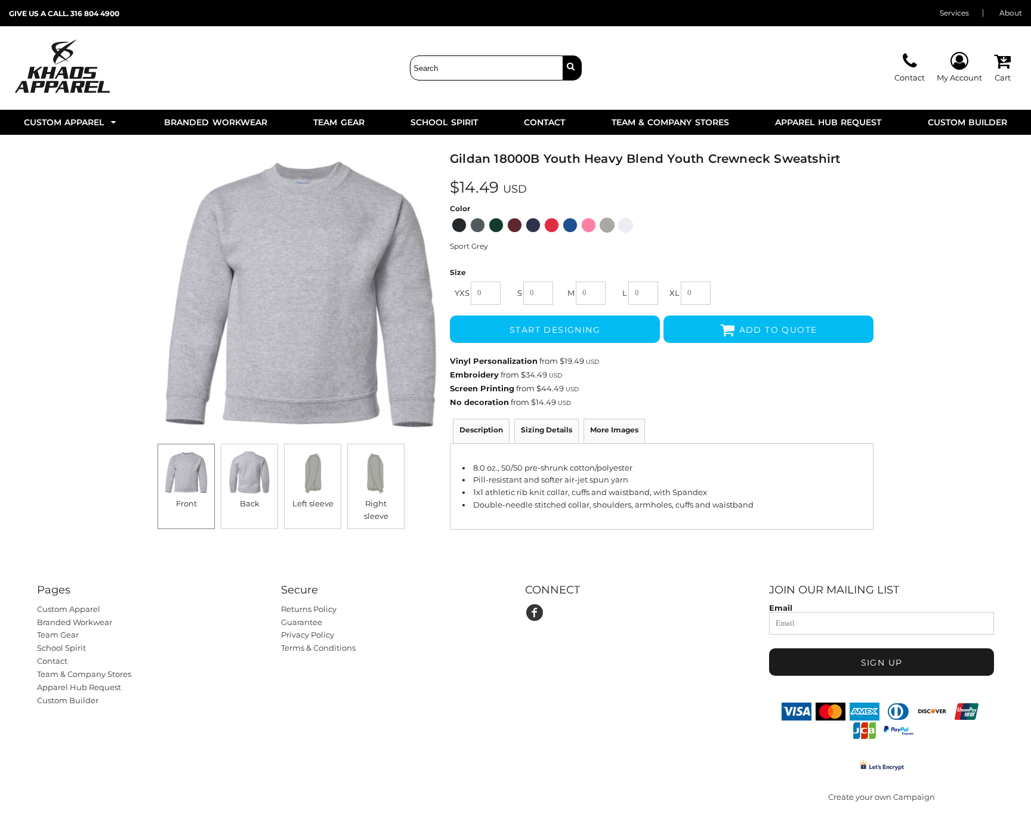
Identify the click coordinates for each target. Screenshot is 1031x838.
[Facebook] (534, 612)
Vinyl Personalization (494, 361)
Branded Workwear (74, 622)
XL (674, 293)
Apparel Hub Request (79, 687)
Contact (52, 661)
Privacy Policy (307, 634)
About (1010, 12)
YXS (462, 293)
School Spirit (61, 648)
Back (250, 503)
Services (954, 12)
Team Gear (58, 634)
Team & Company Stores (84, 674)
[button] (71, 122)
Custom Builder (67, 700)
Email (780, 607)
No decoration (479, 402)
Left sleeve (313, 503)
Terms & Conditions (318, 648)
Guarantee (301, 622)
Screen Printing (482, 388)
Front (186, 503)
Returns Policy (309, 609)
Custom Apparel (68, 609)
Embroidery (474, 374)
